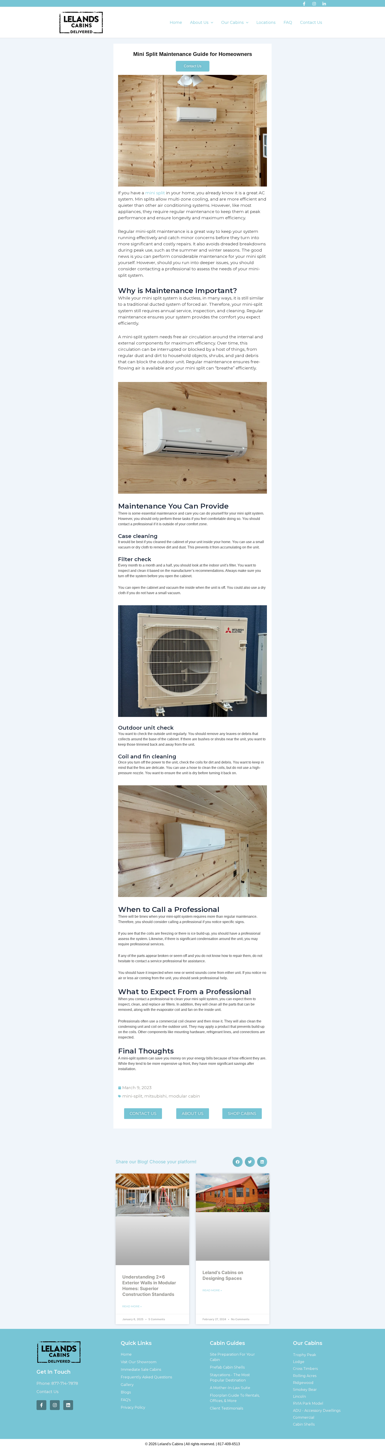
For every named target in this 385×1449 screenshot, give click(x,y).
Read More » (132, 1306)
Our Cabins (232, 22)
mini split (155, 192)
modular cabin (184, 1096)
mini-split (132, 1096)
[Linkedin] (324, 4)
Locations (266, 22)
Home (176, 22)
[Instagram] (314, 4)
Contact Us (311, 22)
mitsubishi (155, 1096)
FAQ (288, 22)
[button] (211, 22)
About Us (199, 22)
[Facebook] (304, 4)
